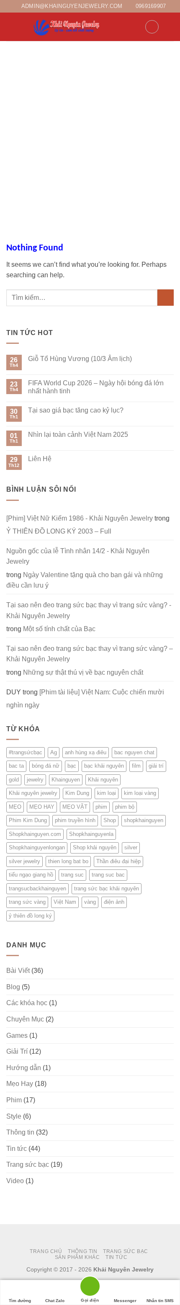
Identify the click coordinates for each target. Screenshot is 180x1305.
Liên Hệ (39, 458)
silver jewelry (24, 861)
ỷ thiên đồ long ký (30, 916)
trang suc (72, 875)
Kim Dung (77, 793)
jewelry (35, 779)
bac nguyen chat (134, 752)
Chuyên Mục (25, 1019)
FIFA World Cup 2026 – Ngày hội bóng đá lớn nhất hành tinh (96, 387)
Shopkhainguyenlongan (37, 847)
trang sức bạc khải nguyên (106, 888)
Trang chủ (46, 1251)
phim (101, 807)
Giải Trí (17, 1051)
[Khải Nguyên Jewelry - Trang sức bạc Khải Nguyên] (67, 27)
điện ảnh (114, 902)
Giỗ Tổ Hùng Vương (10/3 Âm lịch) (80, 358)
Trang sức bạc (27, 1164)
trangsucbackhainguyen (37, 888)
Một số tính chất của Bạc (59, 628)
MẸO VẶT (74, 807)
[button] (11, 27)
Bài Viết (18, 970)
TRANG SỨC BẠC (125, 1251)
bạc (71, 766)
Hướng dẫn (23, 1067)
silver (130, 847)
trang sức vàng (27, 902)
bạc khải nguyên (104, 766)
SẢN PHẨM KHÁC (77, 1257)
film (136, 766)
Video (15, 1180)
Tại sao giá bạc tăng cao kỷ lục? (75, 410)
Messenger (125, 1300)
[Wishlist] (152, 27)
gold (14, 779)
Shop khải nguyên (94, 847)
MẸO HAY (41, 807)
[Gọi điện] (90, 1287)
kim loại (106, 793)
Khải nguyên (103, 779)
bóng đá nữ (45, 766)
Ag (53, 752)
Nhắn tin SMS (160, 1300)
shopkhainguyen (143, 820)
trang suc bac (108, 875)
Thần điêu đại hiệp (118, 861)
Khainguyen (65, 779)
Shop (109, 820)
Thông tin (20, 1132)
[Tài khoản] (135, 27)
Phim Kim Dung (28, 820)
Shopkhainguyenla (91, 834)
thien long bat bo (68, 861)
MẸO (15, 807)
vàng (90, 902)
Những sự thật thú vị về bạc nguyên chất (83, 672)
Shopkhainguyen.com (35, 834)
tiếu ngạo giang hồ (31, 875)
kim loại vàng (140, 793)
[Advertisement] (90, 135)
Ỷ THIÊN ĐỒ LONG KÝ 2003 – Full (58, 531)
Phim (14, 1100)
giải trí (156, 766)
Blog (13, 986)
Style (13, 1116)
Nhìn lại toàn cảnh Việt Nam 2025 (78, 434)
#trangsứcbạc (25, 752)
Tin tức (16, 1148)
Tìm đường (20, 1300)
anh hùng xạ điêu (85, 752)
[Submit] (165, 297)
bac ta (16, 766)
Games (17, 1035)
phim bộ (124, 807)
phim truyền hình (75, 820)
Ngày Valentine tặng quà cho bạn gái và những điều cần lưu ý (84, 580)
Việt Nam (65, 902)
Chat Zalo (54, 1300)
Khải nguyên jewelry (33, 793)
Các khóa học (26, 1002)
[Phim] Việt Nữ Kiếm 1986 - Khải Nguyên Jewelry (79, 518)
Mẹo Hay (19, 1083)
